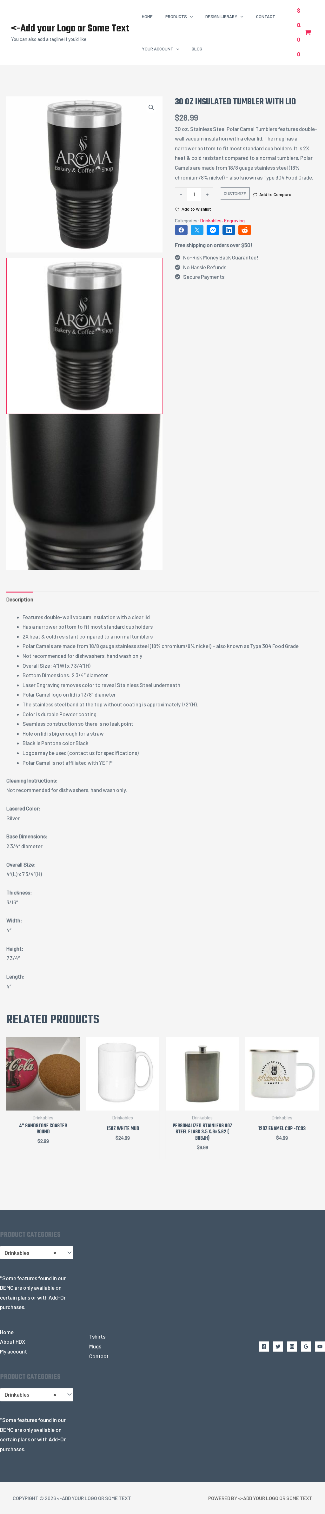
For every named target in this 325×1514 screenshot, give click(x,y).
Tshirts (97, 1336)
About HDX (12, 1341)
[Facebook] (264, 1346)
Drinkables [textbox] (30, 1252)
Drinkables (211, 220)
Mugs (95, 1346)
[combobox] (36, 1252)
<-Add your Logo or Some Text (70, 29)
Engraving (234, 220)
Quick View (43, 1104)
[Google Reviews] (306, 1346)
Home (7, 1332)
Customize (235, 193)
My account (13, 1351)
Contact (99, 1356)
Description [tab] (19, 599)
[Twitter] (278, 1346)
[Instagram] (292, 1346)
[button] (190, 16)
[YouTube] (320, 1346)
